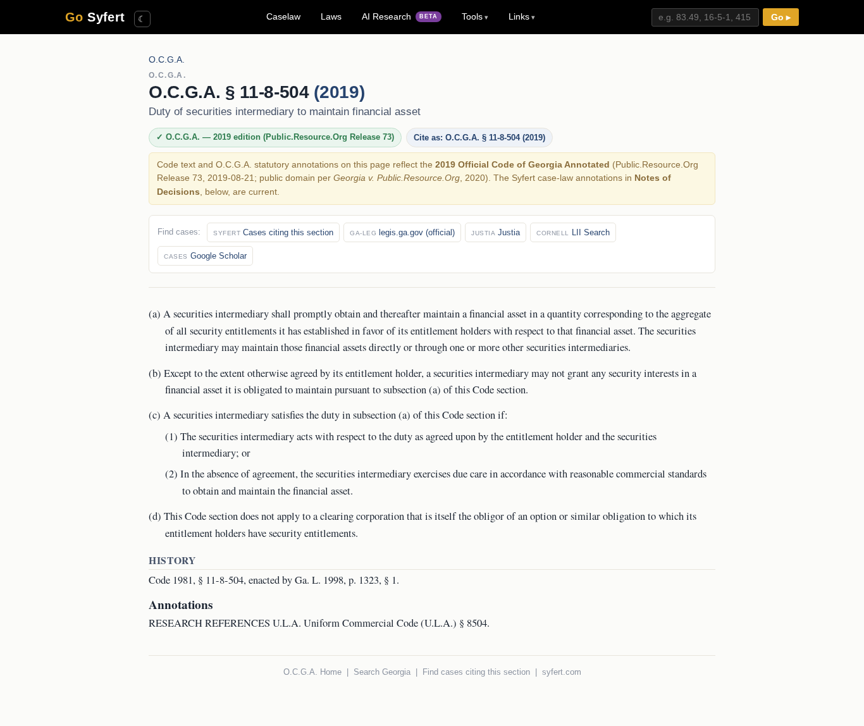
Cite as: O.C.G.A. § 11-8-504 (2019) (479, 137)
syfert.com (561, 672)
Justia (495, 232)
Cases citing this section (273, 232)
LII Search (573, 232)
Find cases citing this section (476, 672)
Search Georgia (382, 672)
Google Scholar (205, 256)
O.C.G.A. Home (312, 672)
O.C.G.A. (167, 60)
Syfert (95, 17)
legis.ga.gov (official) (402, 232)
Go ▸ (781, 17)
